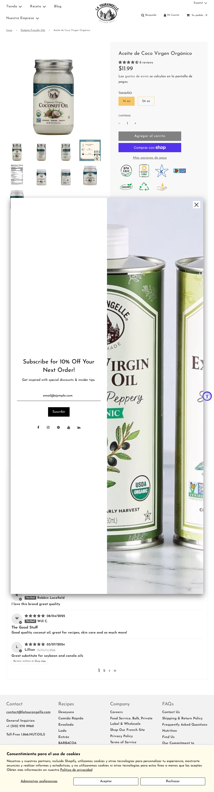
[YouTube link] (69, 428)
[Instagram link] (48, 428)
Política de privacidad (76, 770)
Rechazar (173, 781)
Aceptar (106, 781)
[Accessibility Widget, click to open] (207, 396)
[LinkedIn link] (79, 428)
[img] (155, 396)
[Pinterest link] (58, 428)
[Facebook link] (38, 428)
